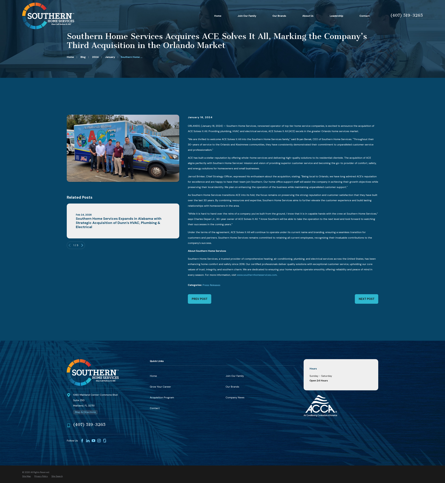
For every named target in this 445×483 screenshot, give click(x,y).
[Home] (48, 16)
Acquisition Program (162, 397)
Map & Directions (85, 412)
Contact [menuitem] (364, 16)
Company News (235, 397)
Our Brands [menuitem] (279, 16)
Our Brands (232, 386)
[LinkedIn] (88, 440)
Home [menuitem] (217, 16)
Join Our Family (235, 376)
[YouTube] (93, 440)
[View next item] (82, 245)
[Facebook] (82, 440)
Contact (155, 408)
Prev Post (199, 299)
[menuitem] (26, 476)
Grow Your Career (160, 386)
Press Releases (211, 285)
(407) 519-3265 (406, 15)
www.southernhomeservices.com (256, 275)
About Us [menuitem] (307, 16)
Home (153, 376)
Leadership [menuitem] (336, 16)
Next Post (366, 299)
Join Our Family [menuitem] (247, 16)
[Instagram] (99, 440)
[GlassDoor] (104, 440)
